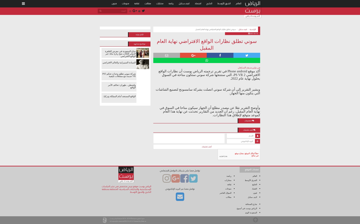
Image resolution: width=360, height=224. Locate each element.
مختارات (159, 3)
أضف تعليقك (207, 146)
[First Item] (23, 3)
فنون (114, 3)
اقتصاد (198, 3)
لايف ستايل (184, 3)
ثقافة (136, 3)
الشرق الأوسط (224, 3)
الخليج (209, 3)
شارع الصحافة (251, 204)
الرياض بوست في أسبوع (247, 208)
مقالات (148, 3)
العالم (238, 3)
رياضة (171, 3)
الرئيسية (253, 29)
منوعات (125, 3)
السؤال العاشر (225, 193)
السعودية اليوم (251, 213)
